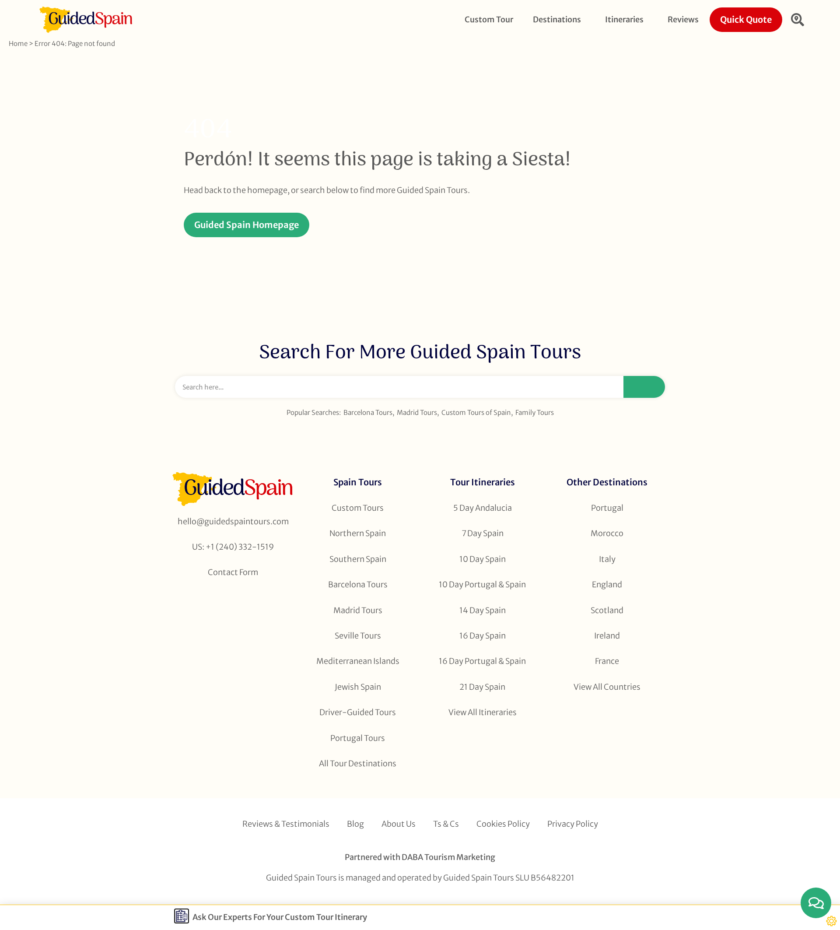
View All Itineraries (482, 712)
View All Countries (607, 687)
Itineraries (624, 19)
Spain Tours (357, 482)
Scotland (607, 610)
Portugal (607, 508)
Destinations (557, 19)
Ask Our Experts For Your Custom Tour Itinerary (279, 917)
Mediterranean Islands (357, 661)
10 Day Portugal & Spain (482, 584)
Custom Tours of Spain (476, 412)
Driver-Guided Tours (357, 712)
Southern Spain (357, 559)
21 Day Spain (482, 687)
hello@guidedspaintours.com (233, 521)
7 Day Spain (483, 533)
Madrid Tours (417, 412)
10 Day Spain (482, 559)
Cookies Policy (503, 824)
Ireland (607, 636)
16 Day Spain (482, 636)
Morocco (607, 533)
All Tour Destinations (357, 763)
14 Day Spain (482, 610)
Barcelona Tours (367, 412)
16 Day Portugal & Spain (482, 661)
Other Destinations (607, 482)
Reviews (683, 19)
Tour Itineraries (482, 482)
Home (18, 43)
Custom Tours (358, 508)
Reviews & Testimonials (285, 824)
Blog (355, 824)
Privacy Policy (572, 824)
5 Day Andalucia (482, 508)
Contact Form (233, 572)
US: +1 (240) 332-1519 (233, 547)
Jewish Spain (358, 687)
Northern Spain (357, 533)
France (607, 661)
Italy (607, 559)
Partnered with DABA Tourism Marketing (420, 857)
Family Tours (534, 412)
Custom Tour (489, 19)
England (607, 584)
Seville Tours (358, 636)
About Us (399, 824)
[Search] (644, 387)
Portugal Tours (357, 738)
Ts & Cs (446, 824)
